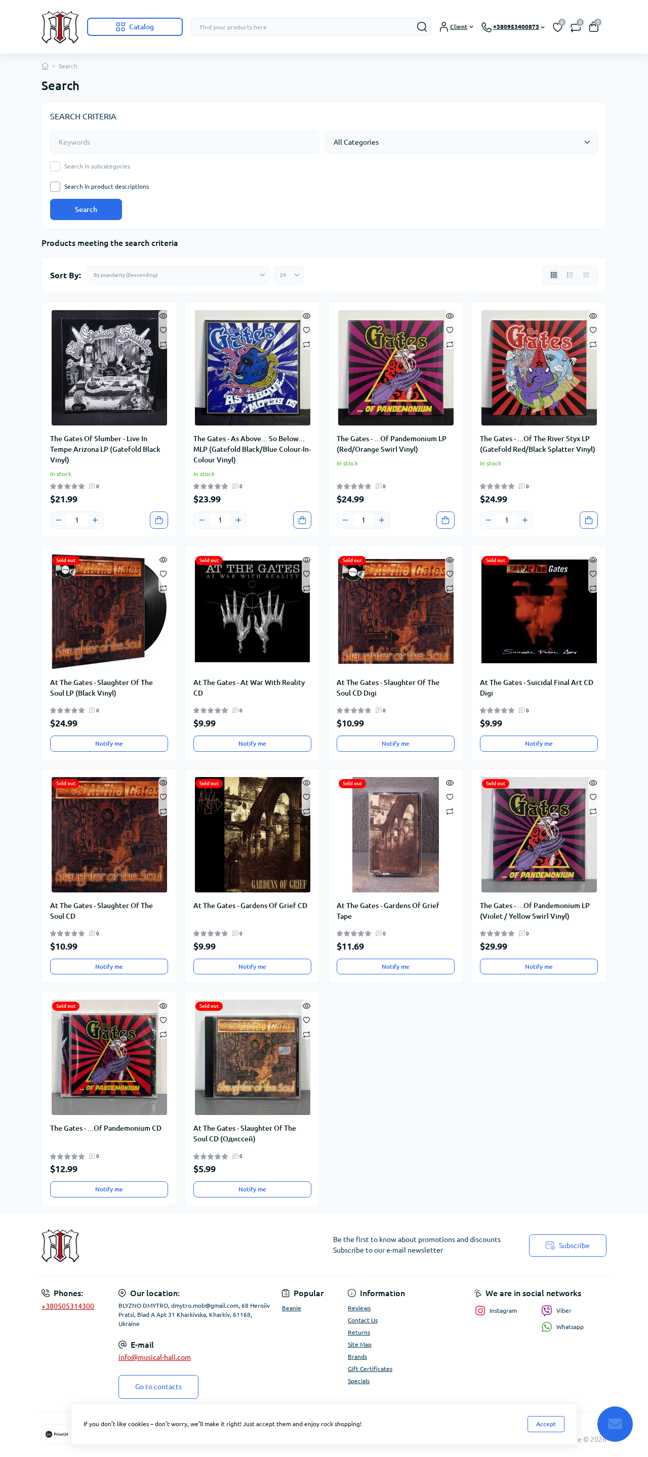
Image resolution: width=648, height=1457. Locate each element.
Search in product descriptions (106, 187)
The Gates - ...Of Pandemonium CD (105, 1128)
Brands (357, 1356)
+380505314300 (68, 1306)
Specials (359, 1381)
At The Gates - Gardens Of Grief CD (250, 906)
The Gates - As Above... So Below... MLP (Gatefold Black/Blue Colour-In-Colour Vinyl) (252, 449)
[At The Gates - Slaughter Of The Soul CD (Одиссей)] (252, 1057)
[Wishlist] (163, 329)
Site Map (360, 1344)
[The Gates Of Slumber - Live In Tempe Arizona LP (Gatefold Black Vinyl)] (109, 367)
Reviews (359, 1308)
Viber (564, 1310)
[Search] (422, 27)
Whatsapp (570, 1326)
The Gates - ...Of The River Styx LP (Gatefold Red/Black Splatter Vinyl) (537, 444)
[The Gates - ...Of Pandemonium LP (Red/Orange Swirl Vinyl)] (396, 367)
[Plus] (95, 520)
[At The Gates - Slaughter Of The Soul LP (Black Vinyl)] (109, 611)
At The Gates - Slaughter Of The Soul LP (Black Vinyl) (101, 687)
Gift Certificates (370, 1368)
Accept (546, 1424)
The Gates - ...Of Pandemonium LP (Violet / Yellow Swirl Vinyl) (535, 911)
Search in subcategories (97, 166)
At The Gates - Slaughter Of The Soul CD (101, 911)
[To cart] (159, 520)
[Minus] (59, 520)
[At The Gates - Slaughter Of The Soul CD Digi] (396, 611)
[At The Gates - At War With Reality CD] (252, 611)
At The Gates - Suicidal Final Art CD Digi (536, 687)
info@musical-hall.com (154, 1357)
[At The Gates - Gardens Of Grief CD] (252, 834)
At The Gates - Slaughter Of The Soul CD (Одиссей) (244, 1133)
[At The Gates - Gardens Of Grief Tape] (396, 834)
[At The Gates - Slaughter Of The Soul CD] (109, 834)
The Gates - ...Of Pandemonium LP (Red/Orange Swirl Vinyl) (392, 444)
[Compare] (163, 343)
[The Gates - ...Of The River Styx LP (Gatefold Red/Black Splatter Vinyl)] (539, 367)
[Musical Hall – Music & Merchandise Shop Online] (180, 1245)
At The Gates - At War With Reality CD (249, 687)
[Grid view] (554, 275)
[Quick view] (163, 315)
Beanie (291, 1308)
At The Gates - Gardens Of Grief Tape (388, 911)
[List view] (570, 275)
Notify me (109, 743)
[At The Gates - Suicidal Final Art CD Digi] (539, 611)
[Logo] (60, 27)
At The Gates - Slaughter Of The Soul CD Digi (388, 687)
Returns (359, 1332)
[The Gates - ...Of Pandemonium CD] (109, 1057)
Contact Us (363, 1320)
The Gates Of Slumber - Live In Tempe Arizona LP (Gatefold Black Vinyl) (105, 449)
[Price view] (586, 275)
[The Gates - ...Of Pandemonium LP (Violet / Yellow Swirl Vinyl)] (539, 834)
